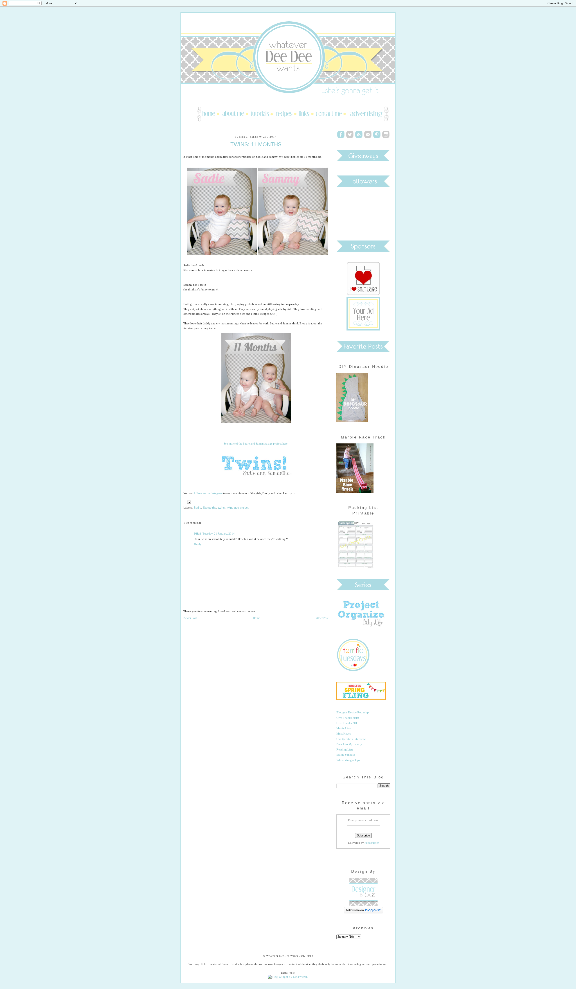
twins (221, 507)
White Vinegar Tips (348, 760)
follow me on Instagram (208, 493)
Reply (198, 544)
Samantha (209, 507)
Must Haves (343, 733)
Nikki (197, 533)
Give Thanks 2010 (347, 717)
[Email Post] (188, 501)
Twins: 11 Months (255, 144)
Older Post (322, 618)
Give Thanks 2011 (347, 723)
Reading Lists (344, 749)
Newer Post (190, 618)
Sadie (197, 507)
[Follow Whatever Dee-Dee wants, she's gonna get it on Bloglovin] (363, 912)
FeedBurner (371, 842)
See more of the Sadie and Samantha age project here (256, 443)
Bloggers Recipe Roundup (352, 712)
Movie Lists (343, 728)
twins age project (238, 507)
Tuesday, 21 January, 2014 (218, 533)
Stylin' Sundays (345, 754)
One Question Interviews (351, 739)
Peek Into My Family (349, 744)
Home (256, 618)
